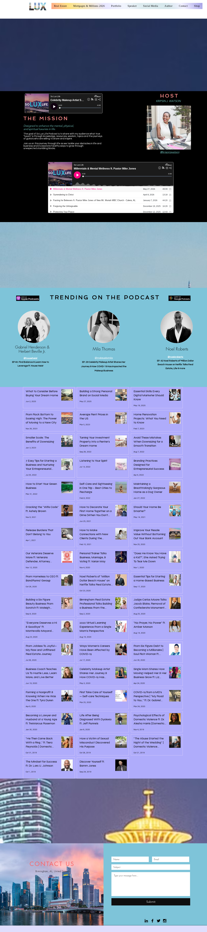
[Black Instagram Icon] (164, 920)
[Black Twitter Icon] (158, 920)
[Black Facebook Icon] (152, 920)
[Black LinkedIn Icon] (146, 920)
